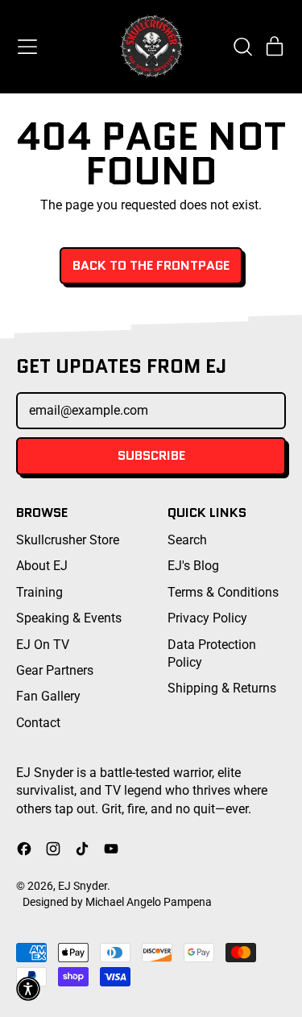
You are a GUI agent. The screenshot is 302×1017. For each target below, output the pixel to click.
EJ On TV (42, 644)
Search (187, 540)
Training (39, 592)
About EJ (42, 565)
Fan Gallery (48, 696)
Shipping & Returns (222, 688)
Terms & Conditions (223, 592)
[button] (242, 46)
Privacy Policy (207, 618)
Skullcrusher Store (67, 540)
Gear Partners (54, 670)
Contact (38, 722)
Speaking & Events (69, 618)
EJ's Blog (193, 565)
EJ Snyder (82, 885)
